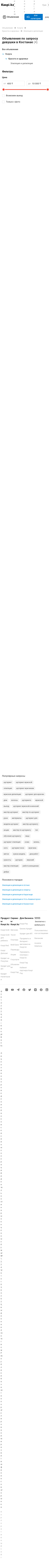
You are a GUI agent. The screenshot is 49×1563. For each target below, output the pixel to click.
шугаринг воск (18, 848)
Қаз (44, 5)
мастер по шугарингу (22, 830)
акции (6, 830)
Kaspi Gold (5, 930)
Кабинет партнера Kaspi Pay (26, 970)
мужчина (32, 848)
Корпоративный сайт (1, 1534)
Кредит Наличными (5, 977)
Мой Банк (15, 945)
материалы (17, 818)
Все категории (36, 17)
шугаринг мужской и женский (26, 806)
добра (6, 872)
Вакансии (38, 938)
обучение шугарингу (12, 836)
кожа (27, 842)
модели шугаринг (11, 824)
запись (36, 842)
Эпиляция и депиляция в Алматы (16, 890)
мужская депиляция (12, 794)
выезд (6, 806)
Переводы (15, 950)
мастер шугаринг (11, 812)
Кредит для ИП (26, 934)
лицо (27, 836)
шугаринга (26, 800)
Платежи (14, 940)
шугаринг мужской (24, 782)
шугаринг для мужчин (34, 794)
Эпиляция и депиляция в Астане (16, 885)
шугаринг (8, 782)
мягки (6, 854)
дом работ (34, 854)
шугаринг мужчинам (25, 788)
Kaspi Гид (15, 972)
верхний (30, 860)
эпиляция (8, 788)
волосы (14, 800)
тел (36, 830)
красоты (7, 860)
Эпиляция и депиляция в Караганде (17, 894)
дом (5, 800)
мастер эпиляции (11, 866)
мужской (39, 800)
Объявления (13, 17)
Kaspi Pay (24, 924)
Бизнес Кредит (26, 929)
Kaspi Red (5, 945)
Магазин (14, 930)
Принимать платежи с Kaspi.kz (25, 955)
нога (6, 848)
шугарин (19, 860)
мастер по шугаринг (30, 812)
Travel (13, 935)
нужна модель (19, 854)
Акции (13, 955)
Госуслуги (15, 959)
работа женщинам (31, 866)
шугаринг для (31, 818)
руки (6, 818)
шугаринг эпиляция (12, 842)
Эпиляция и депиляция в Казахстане (17, 904)
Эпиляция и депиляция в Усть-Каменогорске (21, 899)
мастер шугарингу (30, 824)
